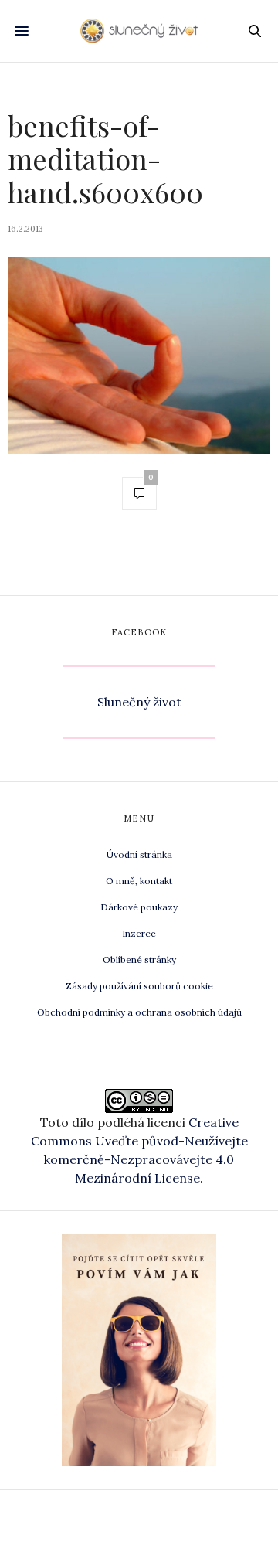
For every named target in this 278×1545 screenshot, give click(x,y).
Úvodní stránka (139, 854)
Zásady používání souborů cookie (139, 986)
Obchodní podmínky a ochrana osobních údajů (139, 1012)
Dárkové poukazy (139, 907)
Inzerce (139, 933)
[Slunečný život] (139, 31)
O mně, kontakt (139, 881)
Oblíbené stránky (139, 959)
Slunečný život (139, 702)
